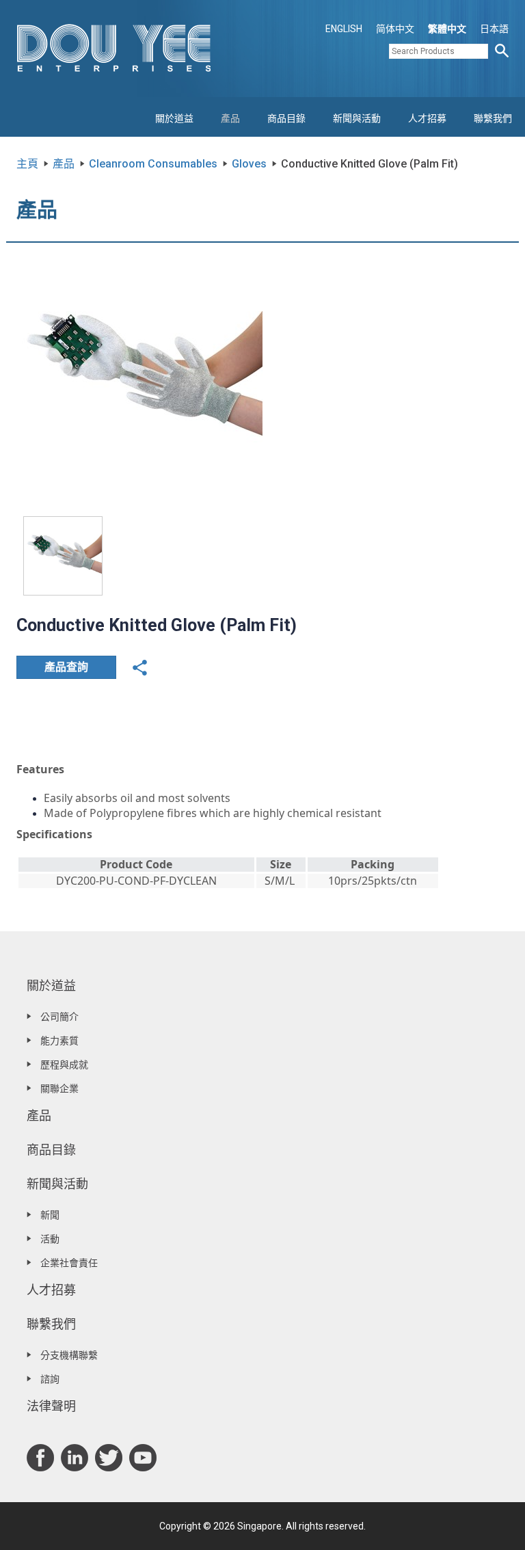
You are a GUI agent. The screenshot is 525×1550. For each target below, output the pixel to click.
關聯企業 (59, 1088)
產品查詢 (66, 666)
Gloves (249, 163)
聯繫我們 (493, 118)
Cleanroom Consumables (153, 163)
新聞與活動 (357, 118)
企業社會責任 (69, 1262)
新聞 (49, 1215)
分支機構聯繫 (69, 1355)
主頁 (27, 163)
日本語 (494, 28)
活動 (49, 1238)
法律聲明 (51, 1406)
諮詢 (49, 1379)
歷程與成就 (64, 1064)
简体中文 (395, 28)
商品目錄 (286, 118)
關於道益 (174, 118)
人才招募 (427, 118)
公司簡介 (59, 1016)
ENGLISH (343, 28)
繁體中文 (447, 28)
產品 (230, 118)
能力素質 (59, 1040)
